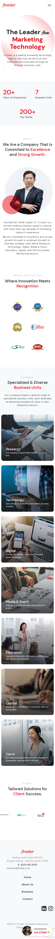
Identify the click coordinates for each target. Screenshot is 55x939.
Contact (27, 898)
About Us (27, 884)
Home (27, 877)
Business (27, 891)
